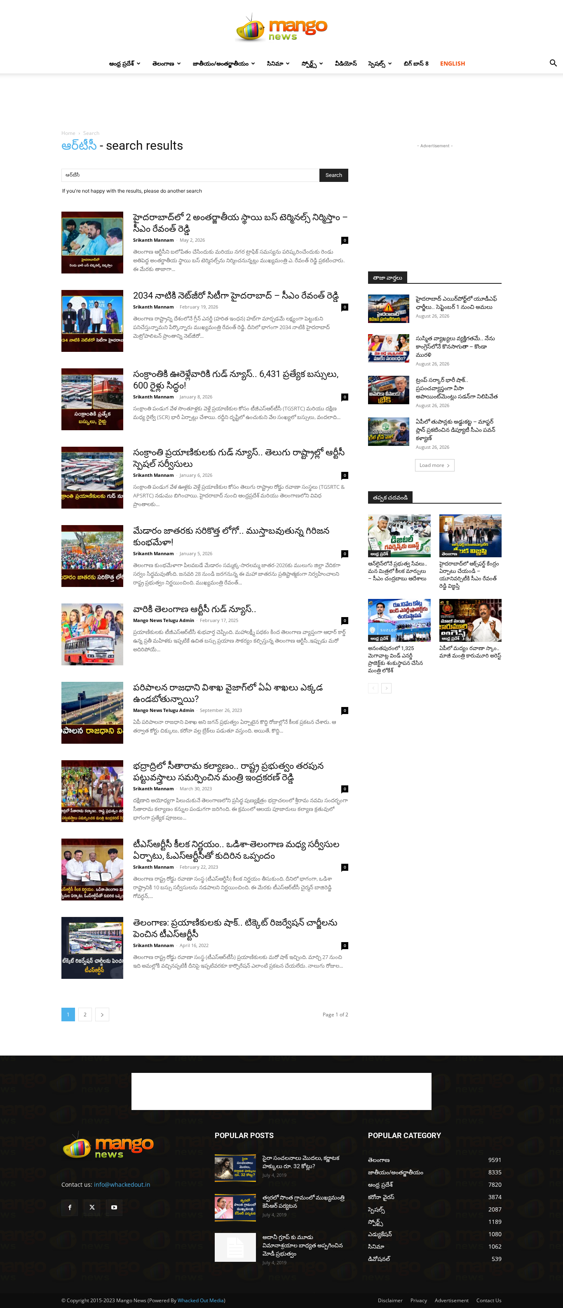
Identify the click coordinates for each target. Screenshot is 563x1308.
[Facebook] (69, 1208)
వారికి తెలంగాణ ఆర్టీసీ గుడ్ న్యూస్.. (194, 609)
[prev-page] (373, 688)
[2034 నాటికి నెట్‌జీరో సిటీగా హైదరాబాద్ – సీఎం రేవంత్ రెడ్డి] (92, 321)
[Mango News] (281, 27)
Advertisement (452, 1300)
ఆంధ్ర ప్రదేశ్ (121, 63)
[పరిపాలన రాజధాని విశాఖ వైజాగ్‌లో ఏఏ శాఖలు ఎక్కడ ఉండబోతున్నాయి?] (92, 713)
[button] (553, 64)
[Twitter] (92, 1208)
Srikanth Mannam (153, 240)
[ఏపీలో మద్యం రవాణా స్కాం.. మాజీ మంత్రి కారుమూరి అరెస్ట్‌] (470, 620)
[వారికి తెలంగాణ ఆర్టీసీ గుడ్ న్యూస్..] (92, 634)
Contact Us (489, 1300)
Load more (432, 465)
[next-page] (102, 1014)
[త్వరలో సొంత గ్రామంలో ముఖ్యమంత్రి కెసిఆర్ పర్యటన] (235, 1207)
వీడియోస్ (346, 63)
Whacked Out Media (201, 1300)
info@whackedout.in (122, 1184)
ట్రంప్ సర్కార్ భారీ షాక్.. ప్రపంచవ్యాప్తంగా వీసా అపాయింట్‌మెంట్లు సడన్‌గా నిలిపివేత (457, 388)
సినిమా (275, 63)
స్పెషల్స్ (376, 63)
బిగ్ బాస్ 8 (416, 63)
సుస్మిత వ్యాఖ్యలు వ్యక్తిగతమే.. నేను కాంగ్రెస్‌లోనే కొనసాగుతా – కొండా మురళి (455, 346)
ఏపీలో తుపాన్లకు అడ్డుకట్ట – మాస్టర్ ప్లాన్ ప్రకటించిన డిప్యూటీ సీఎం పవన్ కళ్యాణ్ (455, 429)
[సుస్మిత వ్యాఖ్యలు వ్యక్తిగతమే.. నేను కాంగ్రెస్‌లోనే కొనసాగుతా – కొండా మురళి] (388, 348)
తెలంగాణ (163, 63)
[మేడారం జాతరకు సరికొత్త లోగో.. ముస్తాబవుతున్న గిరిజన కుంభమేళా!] (92, 556)
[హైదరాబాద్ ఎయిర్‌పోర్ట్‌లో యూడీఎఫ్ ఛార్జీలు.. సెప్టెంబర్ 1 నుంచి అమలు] (388, 309)
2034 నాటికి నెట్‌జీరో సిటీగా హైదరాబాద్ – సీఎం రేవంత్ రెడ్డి (236, 295)
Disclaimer (390, 1300)
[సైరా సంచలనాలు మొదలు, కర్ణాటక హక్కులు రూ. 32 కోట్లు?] (235, 1168)
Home (68, 133)
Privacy (419, 1300)
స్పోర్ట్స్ (309, 63)
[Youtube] (114, 1208)
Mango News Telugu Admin (163, 620)
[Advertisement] (281, 101)
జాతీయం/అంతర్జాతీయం (221, 63)
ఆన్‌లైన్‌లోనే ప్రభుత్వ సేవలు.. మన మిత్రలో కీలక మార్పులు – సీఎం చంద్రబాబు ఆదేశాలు (397, 571)
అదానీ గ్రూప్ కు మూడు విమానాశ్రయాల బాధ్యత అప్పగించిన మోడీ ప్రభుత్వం (303, 1245)
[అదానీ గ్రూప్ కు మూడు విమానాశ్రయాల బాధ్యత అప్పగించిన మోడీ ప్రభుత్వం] (235, 1247)
